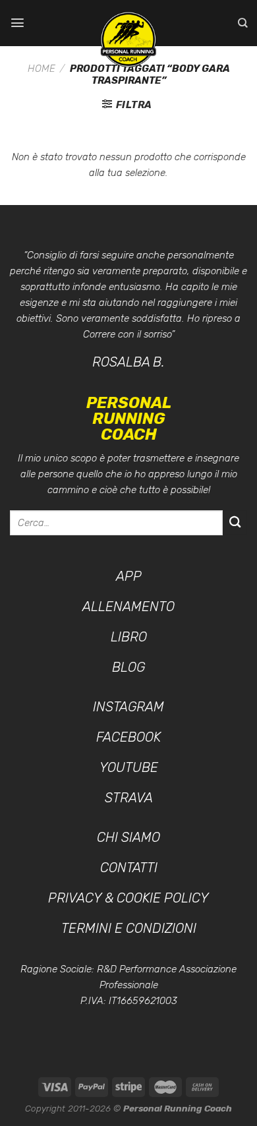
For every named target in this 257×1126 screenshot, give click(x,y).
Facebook (128, 737)
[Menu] (17, 22)
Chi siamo (128, 837)
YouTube (129, 767)
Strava (129, 798)
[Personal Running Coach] (128, 39)
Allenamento (128, 606)
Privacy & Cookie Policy (128, 898)
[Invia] (235, 522)
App (129, 576)
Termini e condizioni (128, 928)
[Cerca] (242, 23)
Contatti (128, 867)
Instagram (128, 707)
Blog (128, 667)
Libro (129, 637)
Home (41, 68)
